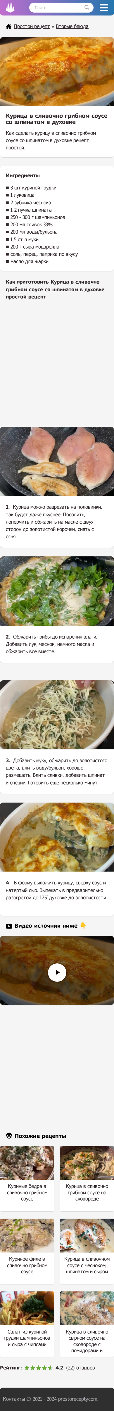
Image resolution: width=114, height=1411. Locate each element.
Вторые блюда (72, 26)
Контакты (14, 1399)
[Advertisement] (57, 367)
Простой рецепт (32, 26)
